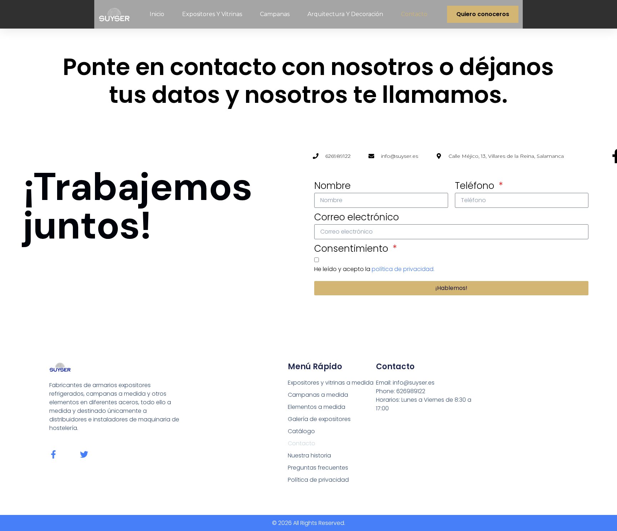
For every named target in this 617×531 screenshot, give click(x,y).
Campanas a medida (318, 395)
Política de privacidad (318, 480)
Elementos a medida (316, 407)
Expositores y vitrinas (212, 14)
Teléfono (476, 185)
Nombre (332, 185)
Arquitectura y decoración (345, 14)
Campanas (275, 14)
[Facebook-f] (53, 454)
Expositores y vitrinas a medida (330, 383)
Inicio (157, 14)
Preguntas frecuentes (318, 468)
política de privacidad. (403, 269)
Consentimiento (352, 248)
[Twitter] (84, 454)
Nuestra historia (309, 455)
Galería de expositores (319, 419)
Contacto (414, 14)
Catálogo (301, 431)
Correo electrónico (356, 217)
